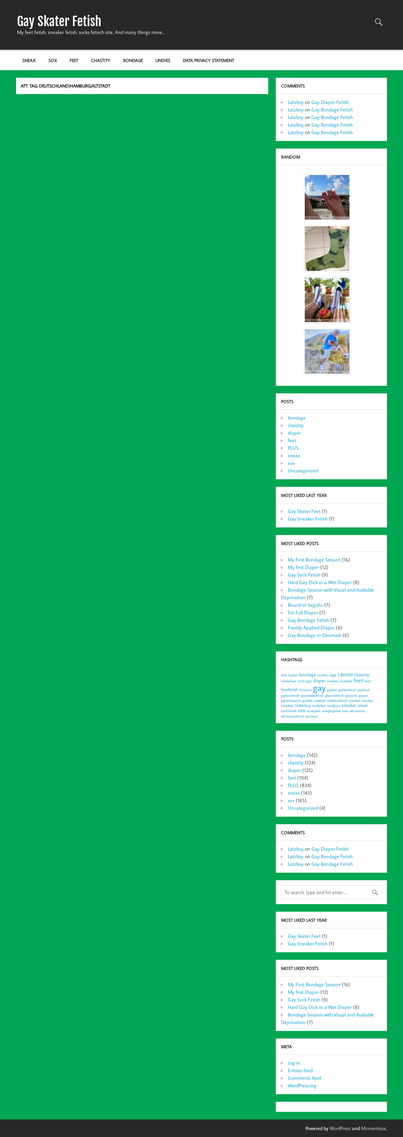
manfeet (354, 700)
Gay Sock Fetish (304, 574)
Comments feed (304, 1078)
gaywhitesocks (291, 700)
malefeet (320, 700)
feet (74, 60)
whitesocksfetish (292, 716)
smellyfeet (319, 705)
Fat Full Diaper (303, 612)
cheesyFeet (288, 681)
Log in (294, 1063)
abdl (284, 675)
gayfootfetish (290, 695)
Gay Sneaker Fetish (307, 518)
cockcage (305, 680)
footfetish (289, 689)
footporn (305, 690)
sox (52, 60)
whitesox (311, 716)
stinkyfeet (314, 711)
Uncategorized (303, 470)
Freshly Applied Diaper (311, 627)
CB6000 (345, 675)
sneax (29, 60)
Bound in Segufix (305, 605)
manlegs (367, 700)
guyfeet (307, 700)
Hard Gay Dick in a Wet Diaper (320, 582)
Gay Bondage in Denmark (314, 635)
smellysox (333, 705)
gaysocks (351, 695)
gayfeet (332, 690)
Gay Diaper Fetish (330, 102)
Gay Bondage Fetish (332, 109)
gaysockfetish (334, 695)
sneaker (349, 705)
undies (163, 60)
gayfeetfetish (347, 690)
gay (319, 688)
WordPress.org (302, 1085)
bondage (133, 60)
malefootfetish (337, 700)
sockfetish (289, 710)
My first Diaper (303, 567)
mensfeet (287, 705)
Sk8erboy (303, 705)
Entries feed (300, 1070)
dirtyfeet (332, 681)
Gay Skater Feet (304, 511)
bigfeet (293, 675)
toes (345, 711)
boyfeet (322, 675)
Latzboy (296, 102)
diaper (294, 433)
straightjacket (331, 711)
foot (367, 680)
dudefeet (346, 681)
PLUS (293, 448)
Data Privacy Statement (208, 60)
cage (332, 674)
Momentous (373, 1128)
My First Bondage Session (314, 559)
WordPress (340, 1128)
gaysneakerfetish (312, 695)
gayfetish (363, 690)
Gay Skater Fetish (59, 21)
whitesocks (357, 711)
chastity (100, 60)
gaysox (363, 695)
